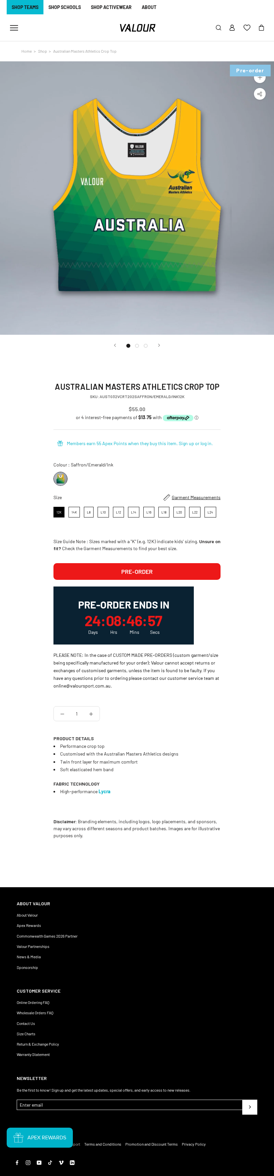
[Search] (218, 28)
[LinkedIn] (72, 1162)
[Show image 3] (146, 346)
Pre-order (137, 571)
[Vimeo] (61, 1162)
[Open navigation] (14, 28)
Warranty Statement (33, 1054)
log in (206, 443)
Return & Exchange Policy (38, 1044)
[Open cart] (261, 28)
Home (26, 51)
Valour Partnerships (33, 946)
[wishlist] (247, 28)
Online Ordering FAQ (33, 1002)
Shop (42, 51)
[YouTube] (39, 1162)
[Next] (159, 345)
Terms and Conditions (102, 1144)
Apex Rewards (29, 925)
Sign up (186, 443)
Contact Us (26, 1023)
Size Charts (26, 1033)
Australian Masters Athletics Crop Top (85, 51)
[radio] (60, 479)
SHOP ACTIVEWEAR (111, 7)
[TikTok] (50, 1162)
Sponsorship (27, 967)
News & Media (29, 956)
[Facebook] (17, 1162)
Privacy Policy (194, 1144)
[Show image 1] (128, 346)
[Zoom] (260, 77)
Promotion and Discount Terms (151, 1144)
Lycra (104, 791)
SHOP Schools (64, 7)
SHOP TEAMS (25, 7)
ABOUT (149, 7)
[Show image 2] (137, 346)
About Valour (27, 915)
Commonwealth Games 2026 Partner (47, 936)
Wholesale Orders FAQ (35, 1012)
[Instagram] (28, 1162)
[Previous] (115, 345)
